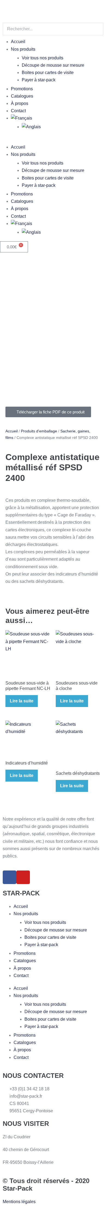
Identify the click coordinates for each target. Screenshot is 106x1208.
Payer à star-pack (38, 80)
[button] (53, 139)
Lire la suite (21, 701)
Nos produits (23, 49)
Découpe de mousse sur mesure (53, 65)
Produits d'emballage (39, 431)
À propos (19, 103)
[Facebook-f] (9, 877)
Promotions (22, 88)
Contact (18, 110)
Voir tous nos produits (42, 58)
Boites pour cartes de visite (48, 72)
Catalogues (22, 96)
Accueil (18, 41)
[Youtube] (23, 877)
